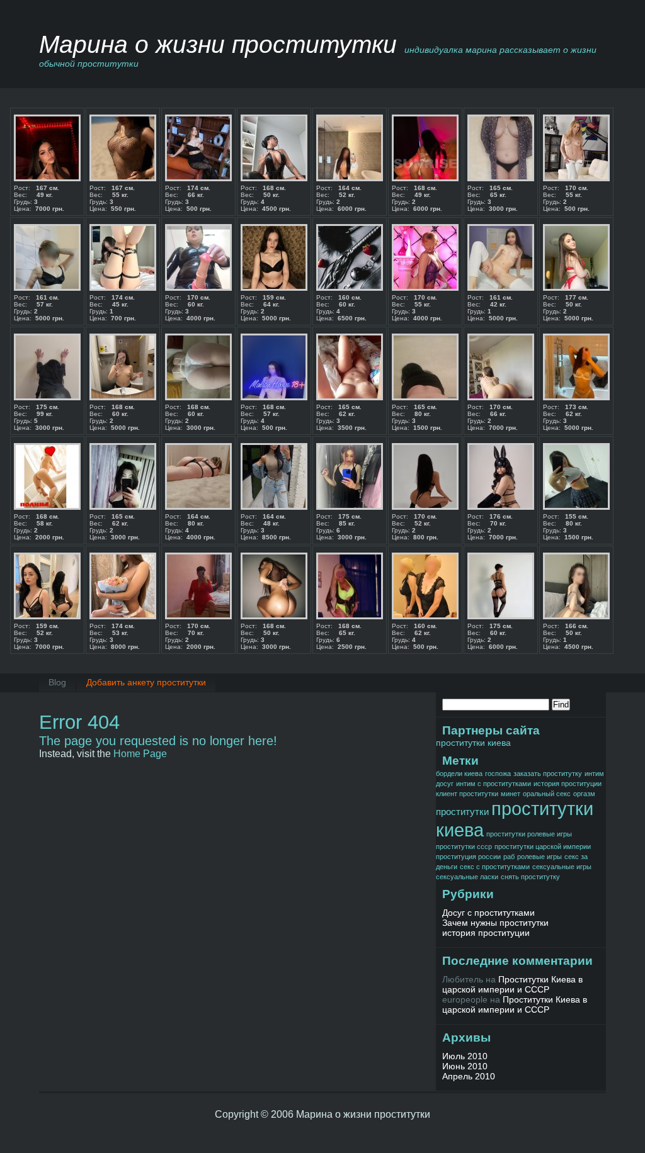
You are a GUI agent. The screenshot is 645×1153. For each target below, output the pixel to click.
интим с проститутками (493, 783)
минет (510, 793)
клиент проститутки (467, 793)
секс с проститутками (495, 866)
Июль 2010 (465, 1056)
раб (509, 856)
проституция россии (468, 856)
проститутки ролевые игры (529, 834)
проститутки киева (473, 743)
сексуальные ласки (467, 876)
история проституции (568, 783)
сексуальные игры (561, 866)
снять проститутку (530, 876)
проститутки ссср (464, 846)
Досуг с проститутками (488, 913)
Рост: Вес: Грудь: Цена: (39, 198)
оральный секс (547, 793)
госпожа (498, 773)
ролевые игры (539, 856)
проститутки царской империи (542, 846)
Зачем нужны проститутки (495, 923)
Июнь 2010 (465, 1066)
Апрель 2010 (468, 1076)
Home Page (140, 753)
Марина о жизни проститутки (218, 44)
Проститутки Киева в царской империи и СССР (512, 984)
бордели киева (459, 773)
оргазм (584, 793)
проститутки (462, 811)
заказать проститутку (547, 773)
